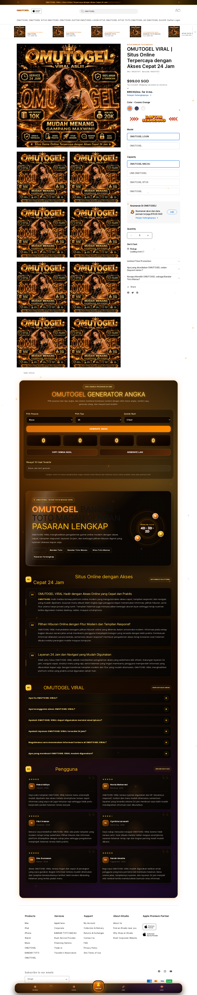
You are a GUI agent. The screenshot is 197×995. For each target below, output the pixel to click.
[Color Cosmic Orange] (129, 108)
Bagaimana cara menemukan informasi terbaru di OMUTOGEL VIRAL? (68, 742)
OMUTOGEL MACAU (140, 164)
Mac (27, 923)
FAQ (86, 943)
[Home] (23, 10)
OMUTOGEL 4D (138, 20)
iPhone (28, 933)
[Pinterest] (138, 293)
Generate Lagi (135, 452)
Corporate (59, 928)
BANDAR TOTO (32, 953)
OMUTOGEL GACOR (156, 20)
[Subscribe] (66, 979)
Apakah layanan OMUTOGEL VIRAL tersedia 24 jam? (57, 731)
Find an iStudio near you (124, 928)
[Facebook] (129, 293)
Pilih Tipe (79, 414)
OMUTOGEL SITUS (139, 182)
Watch (28, 938)
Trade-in (58, 948)
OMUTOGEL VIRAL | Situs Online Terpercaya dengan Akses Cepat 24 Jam (83, 2)
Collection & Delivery (94, 928)
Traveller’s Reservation (65, 953)
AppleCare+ (59, 923)
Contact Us (89, 938)
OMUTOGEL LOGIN (89, 20)
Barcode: (146, 72)
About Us (117, 923)
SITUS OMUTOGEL (50, 20)
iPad (27, 928)
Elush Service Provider (65, 938)
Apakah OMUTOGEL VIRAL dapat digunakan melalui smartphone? (65, 720)
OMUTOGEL (22, 20)
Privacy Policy (90, 948)
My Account (89, 923)
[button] (22, 20)
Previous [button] (18, 2)
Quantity (131, 229)
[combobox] (108, 11)
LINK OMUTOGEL (138, 173)
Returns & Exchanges (94, 933)
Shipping (143, 85)
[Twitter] (133, 293)
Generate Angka (99, 429)
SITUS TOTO (124, 20)
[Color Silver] (143, 108)
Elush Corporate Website (125, 938)
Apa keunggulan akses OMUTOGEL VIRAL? (52, 709)
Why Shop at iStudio (123, 933)
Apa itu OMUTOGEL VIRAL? (43, 698)
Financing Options (63, 943)
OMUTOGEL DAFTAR (70, 20)
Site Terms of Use (92, 953)
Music (27, 943)
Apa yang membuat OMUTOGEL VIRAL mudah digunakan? (61, 753)
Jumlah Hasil (130, 414)
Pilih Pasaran (32, 414)
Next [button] (179, 2)
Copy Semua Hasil (62, 452)
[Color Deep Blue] (137, 108)
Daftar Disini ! (114, 2)
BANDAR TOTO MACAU (65, 933)
